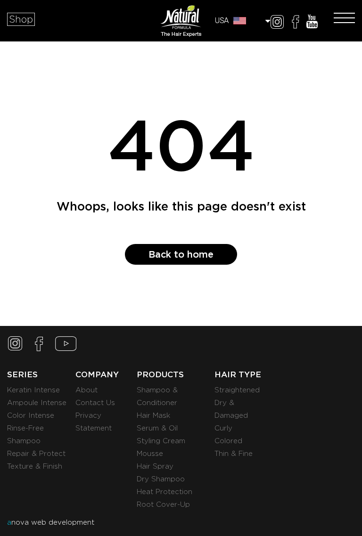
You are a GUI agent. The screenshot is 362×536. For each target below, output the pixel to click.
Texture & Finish (34, 466)
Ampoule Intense (36, 402)
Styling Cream (161, 441)
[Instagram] (277, 23)
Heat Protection (164, 491)
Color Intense (30, 415)
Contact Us (95, 402)
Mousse (150, 453)
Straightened (237, 390)
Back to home (181, 254)
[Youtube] (312, 23)
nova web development (50, 522)
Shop (21, 19)
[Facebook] (295, 23)
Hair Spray (155, 466)
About (86, 390)
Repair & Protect (36, 453)
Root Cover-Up (163, 504)
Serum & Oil (157, 428)
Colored (228, 441)
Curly (223, 428)
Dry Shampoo (161, 479)
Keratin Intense (33, 390)
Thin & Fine (233, 453)
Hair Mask (153, 415)
